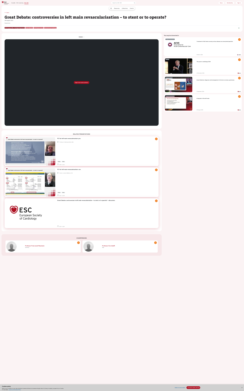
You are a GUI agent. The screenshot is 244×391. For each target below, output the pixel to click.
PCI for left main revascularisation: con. (69, 169)
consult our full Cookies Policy (15, 389)
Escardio (13, 2)
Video (63, 161)
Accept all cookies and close (194, 387)
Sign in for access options (81, 82)
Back (7, 12)
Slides (59, 161)
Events (132, 8)
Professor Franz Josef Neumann (34, 246)
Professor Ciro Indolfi (108, 246)
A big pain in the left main (203, 98)
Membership (230, 2)
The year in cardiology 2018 (204, 61)
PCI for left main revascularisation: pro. (69, 138)
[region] (122, 387)
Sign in (239, 2)
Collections (125, 8)
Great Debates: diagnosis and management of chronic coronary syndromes (215, 80)
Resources (117, 8)
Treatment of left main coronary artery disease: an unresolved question (215, 41)
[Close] (242, 387)
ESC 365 (26, 2)
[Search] (135, 3)
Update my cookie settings (180, 387)
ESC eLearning (19, 2)
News (221, 2)
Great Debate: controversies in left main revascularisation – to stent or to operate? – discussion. (86, 200)
